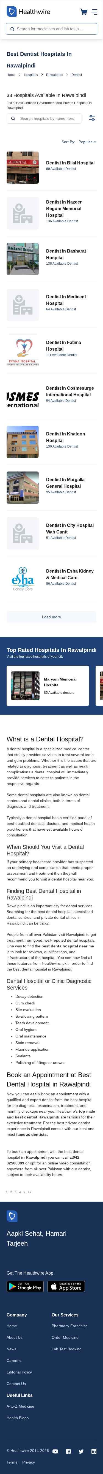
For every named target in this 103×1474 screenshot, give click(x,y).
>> (29, 1192)
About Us (15, 1337)
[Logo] (12, 1215)
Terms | (13, 1462)
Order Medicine (65, 1337)
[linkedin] (93, 1451)
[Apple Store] (66, 1286)
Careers (14, 1360)
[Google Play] (25, 1286)
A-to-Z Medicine (20, 1406)
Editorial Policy (19, 1372)
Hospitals (31, 75)
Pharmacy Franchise (70, 1326)
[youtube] (55, 1451)
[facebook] (68, 1451)
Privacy (28, 1462)
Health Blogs (18, 1418)
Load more (51, 617)
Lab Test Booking (67, 1349)
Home (11, 75)
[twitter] (81, 1451)
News (11, 1349)
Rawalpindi (54, 75)
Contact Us (16, 1383)
